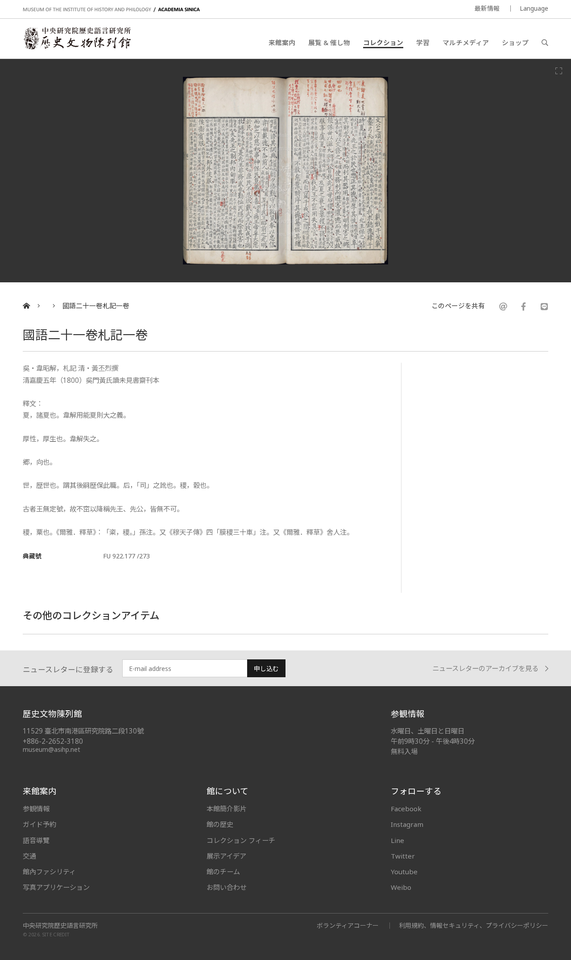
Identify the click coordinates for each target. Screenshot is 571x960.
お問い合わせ (227, 887)
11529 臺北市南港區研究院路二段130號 (83, 731)
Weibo (401, 887)
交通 (29, 855)
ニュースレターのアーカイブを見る (485, 668)
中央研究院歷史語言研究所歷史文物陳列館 (77, 38)
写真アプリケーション (56, 887)
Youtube (404, 871)
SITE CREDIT (56, 934)
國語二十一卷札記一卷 (95, 305)
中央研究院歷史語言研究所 (60, 925)
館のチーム (223, 871)
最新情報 (487, 8)
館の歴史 (220, 824)
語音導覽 (36, 840)
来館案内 (282, 42)
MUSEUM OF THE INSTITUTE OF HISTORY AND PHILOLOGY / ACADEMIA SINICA (111, 9)
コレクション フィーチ (241, 840)
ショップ (515, 42)
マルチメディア (466, 42)
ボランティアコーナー (348, 925)
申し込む (266, 668)
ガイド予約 (39, 824)
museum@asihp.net (51, 749)
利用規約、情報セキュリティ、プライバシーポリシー (473, 925)
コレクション (383, 42)
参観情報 (36, 808)
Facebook (406, 808)
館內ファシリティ (49, 871)
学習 (423, 42)
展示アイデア (226, 855)
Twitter (403, 855)
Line (397, 840)
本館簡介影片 (227, 808)
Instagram (407, 824)
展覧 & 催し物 (329, 42)
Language (534, 8)
